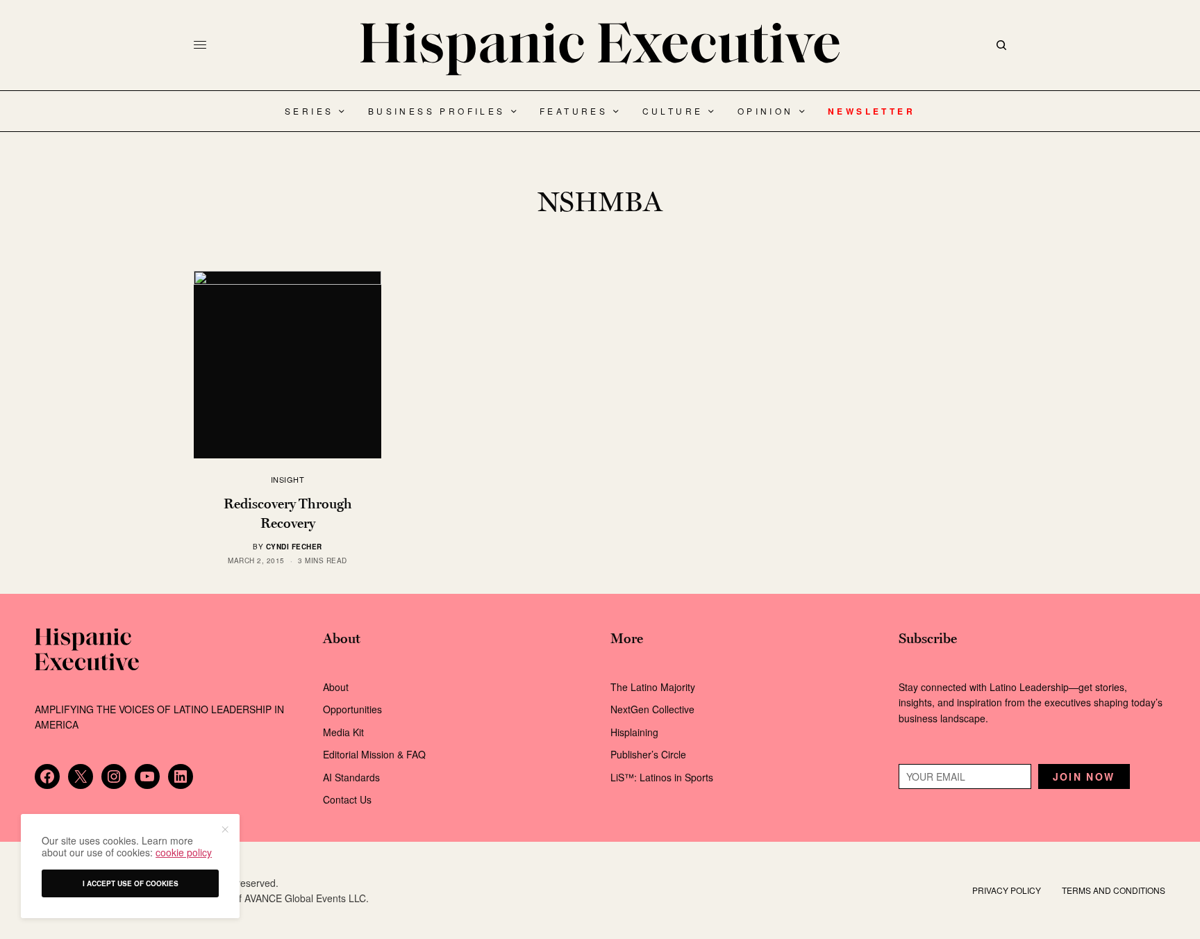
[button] (224, 829)
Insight (288, 479)
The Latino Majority (652, 687)
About (336, 687)
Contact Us (347, 799)
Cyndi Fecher (294, 546)
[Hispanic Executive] (600, 48)
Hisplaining (635, 732)
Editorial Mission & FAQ (374, 754)
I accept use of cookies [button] (130, 883)
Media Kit (343, 732)
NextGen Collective (652, 709)
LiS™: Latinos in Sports (661, 777)
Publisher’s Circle (648, 754)
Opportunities (352, 709)
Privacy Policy (1006, 890)
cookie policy (184, 852)
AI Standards (351, 777)
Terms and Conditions (1113, 890)
